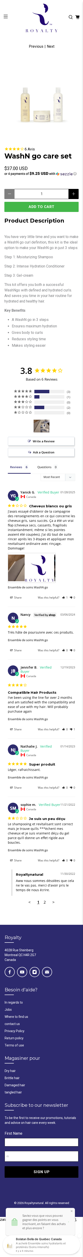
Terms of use (14, 1045)
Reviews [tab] (16, 467)
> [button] (53, 902)
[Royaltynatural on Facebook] (9, 972)
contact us (12, 1024)
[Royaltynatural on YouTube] (22, 972)
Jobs (8, 1009)
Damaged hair (15, 1085)
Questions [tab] (44, 467)
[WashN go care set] (41, 96)
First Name (13, 1133)
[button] (41, 173)
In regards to (14, 1002)
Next (50, 46)
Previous (36, 46)
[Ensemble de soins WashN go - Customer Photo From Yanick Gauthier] (41, 426)
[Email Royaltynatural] (47, 972)
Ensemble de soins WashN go (28, 587)
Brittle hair (12, 1078)
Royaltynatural (34, 1203)
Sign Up (42, 1172)
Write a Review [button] (44, 441)
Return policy (14, 1038)
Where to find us (16, 1017)
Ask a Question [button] (43, 452)
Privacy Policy (14, 1031)
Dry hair (10, 1071)
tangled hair (13, 1092)
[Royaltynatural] (41, 17)
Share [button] (17, 597)
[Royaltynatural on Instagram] (34, 972)
